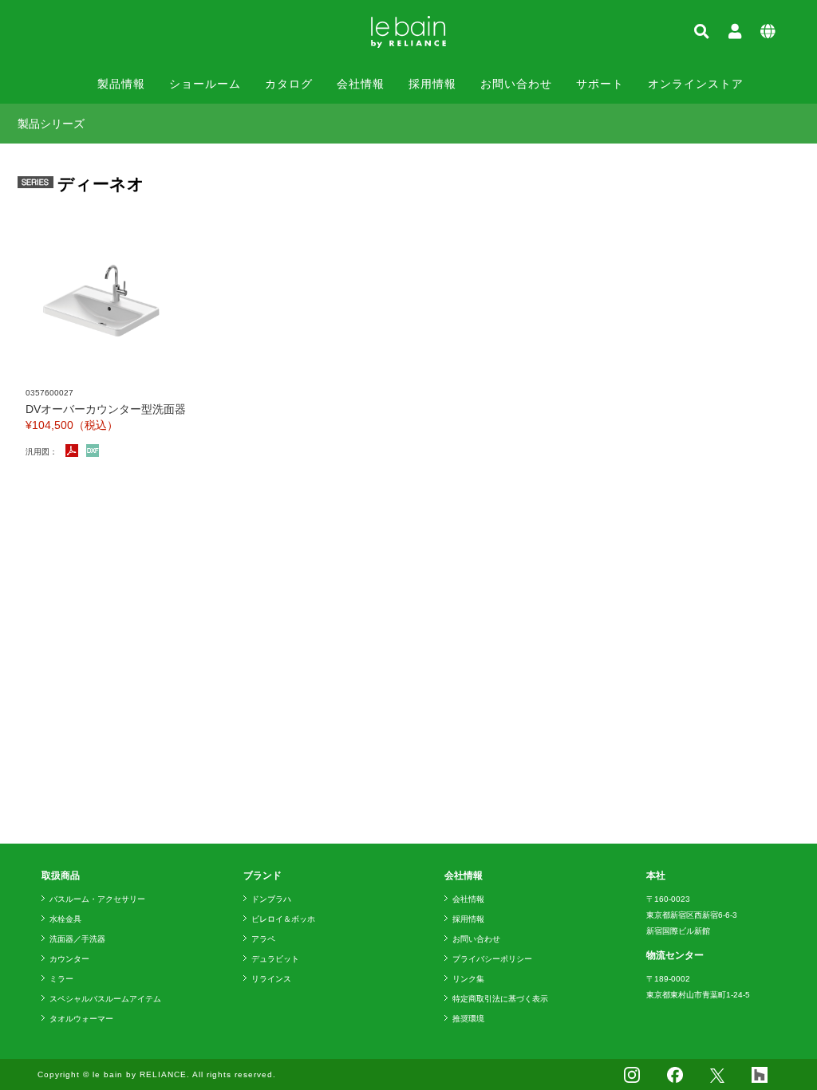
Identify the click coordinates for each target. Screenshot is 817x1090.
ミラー (61, 978)
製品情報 (121, 83)
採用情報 (432, 83)
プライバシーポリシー (492, 958)
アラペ (263, 939)
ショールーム (205, 83)
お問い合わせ (516, 83)
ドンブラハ (271, 899)
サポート (600, 83)
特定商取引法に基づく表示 (500, 998)
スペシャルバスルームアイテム (105, 998)
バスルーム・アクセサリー (97, 899)
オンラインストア (696, 83)
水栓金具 (65, 919)
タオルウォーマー (81, 1018)
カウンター (69, 958)
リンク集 (468, 978)
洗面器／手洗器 (77, 939)
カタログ (289, 83)
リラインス (271, 978)
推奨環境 (468, 1018)
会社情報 (361, 83)
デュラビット (275, 958)
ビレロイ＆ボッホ (283, 919)
